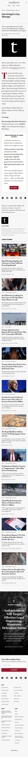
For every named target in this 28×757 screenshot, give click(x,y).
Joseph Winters (6, 274)
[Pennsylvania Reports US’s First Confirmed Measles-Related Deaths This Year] (14, 524)
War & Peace (8, 327)
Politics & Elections (10, 394)
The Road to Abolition (5, 724)
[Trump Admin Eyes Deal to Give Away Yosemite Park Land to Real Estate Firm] (14, 353)
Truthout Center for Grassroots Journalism (19, 737)
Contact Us (17, 743)
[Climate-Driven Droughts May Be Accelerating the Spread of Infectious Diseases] (14, 558)
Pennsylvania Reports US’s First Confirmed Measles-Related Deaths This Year (13, 537)
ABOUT (9, 5)
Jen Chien (5, 33)
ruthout (13, 308)
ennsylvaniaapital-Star (15, 548)
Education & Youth (5, 690)
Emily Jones (6, 445)
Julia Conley (6, 343)
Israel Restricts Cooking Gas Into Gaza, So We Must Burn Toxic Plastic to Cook (12, 297)
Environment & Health (13, 10)
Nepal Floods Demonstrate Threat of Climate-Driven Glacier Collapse (12, 502)
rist (12, 274)
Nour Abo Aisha (7, 308)
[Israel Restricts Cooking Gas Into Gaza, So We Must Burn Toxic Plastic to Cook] (14, 284)
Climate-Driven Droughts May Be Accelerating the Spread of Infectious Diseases (13, 571)
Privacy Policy (17, 730)
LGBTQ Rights (4, 695)
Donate (16, 713)
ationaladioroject (14, 33)
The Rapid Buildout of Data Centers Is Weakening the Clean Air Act (13, 433)
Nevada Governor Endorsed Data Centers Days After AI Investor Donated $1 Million (12, 399)
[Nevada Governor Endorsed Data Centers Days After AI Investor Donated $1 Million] (14, 386)
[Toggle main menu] (26, 3)
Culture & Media (4, 687)
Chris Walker (6, 376)
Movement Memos (5, 730)
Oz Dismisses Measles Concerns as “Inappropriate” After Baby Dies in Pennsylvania (13, 468)
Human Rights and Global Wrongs (6, 721)
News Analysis (5, 258)
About (16, 711)
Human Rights (4, 693)
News (3, 327)
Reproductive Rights (5, 701)
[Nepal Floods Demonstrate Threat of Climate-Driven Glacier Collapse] (14, 489)
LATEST (13, 5)
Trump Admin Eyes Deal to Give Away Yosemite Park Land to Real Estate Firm (14, 366)
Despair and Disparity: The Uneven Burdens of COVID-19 (6, 717)
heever (13, 410)
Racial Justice (16, 698)
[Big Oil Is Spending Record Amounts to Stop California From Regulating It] (14, 250)
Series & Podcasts (4, 704)
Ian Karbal (5, 548)
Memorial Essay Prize (19, 733)
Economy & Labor (17, 687)
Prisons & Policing (4, 698)
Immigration (16, 693)
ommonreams (13, 343)
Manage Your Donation (19, 716)
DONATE (18, 5)
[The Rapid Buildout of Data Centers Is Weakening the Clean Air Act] (14, 420)
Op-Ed (3, 10)
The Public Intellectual (5, 727)
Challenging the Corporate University (6, 736)
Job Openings (17, 740)
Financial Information (19, 727)
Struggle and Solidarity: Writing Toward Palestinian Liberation (6, 712)
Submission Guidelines (19, 725)
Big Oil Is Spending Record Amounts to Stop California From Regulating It (12, 263)
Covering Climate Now (5, 740)
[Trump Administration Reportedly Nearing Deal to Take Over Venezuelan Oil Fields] (14, 319)
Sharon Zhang (6, 479)
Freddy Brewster (7, 410)
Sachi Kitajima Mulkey (8, 583)
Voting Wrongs (4, 733)
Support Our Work (18, 719)
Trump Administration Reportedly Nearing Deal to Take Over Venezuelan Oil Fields (14, 332)
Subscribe (17, 722)
